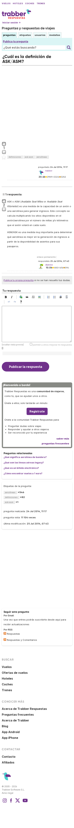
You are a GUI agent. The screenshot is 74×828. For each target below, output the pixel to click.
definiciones (15, 157)
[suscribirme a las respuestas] (5, 633)
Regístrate (37, 411)
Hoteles (18, 3)
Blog (5, 726)
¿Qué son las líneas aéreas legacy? (24, 462)
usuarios (40, 35)
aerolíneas (42, 157)
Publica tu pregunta (15, 41)
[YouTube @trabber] (24, 802)
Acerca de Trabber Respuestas (24, 709)
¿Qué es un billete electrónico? (21, 468)
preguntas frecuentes (55, 443)
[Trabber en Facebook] (11, 802)
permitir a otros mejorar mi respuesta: (52, 344)
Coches (29, 3)
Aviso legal (7, 793)
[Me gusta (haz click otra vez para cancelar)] (4, 144)
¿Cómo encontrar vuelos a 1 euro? (23, 473)
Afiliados (8, 762)
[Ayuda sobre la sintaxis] (22, 302)
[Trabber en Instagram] (5, 802)
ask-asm (29, 157)
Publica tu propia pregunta (19, 280)
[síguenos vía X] (17, 802)
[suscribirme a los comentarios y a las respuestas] (5, 639)
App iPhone (10, 738)
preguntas (9, 35)
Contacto (8, 756)
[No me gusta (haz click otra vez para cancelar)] (4, 152)
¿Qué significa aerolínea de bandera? (25, 457)
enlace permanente (46, 257)
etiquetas (25, 35)
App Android (11, 732)
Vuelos (6, 3)
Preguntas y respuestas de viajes (28, 28)
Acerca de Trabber (15, 720)
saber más (62, 438)
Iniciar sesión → (11, 22)
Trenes (41, 3)
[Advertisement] (37, 102)
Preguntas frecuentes (18, 714)
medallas (54, 35)
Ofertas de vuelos (15, 673)
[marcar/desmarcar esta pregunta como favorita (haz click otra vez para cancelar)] (4, 157)
